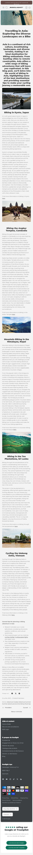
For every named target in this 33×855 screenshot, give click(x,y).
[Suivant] (30, 2)
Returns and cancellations (10, 727)
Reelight (8, 818)
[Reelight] (16, 7)
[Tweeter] (16, 693)
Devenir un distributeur (9, 754)
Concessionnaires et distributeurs (13, 751)
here (3, 198)
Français (6, 814)
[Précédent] (3, 2)
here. (14, 429)
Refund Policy (14, 798)
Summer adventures (8, 704)
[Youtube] (6, 779)
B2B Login (5, 729)
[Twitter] (17, 779)
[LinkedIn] (21, 779)
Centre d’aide (6, 724)
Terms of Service (6, 800)
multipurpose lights (21, 637)
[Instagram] (10, 779)
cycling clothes (9, 637)
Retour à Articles (16, 711)
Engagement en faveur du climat (12, 743)
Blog (3, 756)
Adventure (10, 702)
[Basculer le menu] (3, 7)
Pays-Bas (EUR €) (9, 809)
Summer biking (19, 704)
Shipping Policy (24, 798)
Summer (28, 702)
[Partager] (12, 693)
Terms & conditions (17, 800)
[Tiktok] (14, 779)
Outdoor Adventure (19, 702)
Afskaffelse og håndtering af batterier (11, 802)
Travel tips (28, 704)
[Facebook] (3, 779)
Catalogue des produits (9, 748)
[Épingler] (19, 693)
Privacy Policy (5, 798)
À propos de (6, 740)
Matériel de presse (8, 745)
